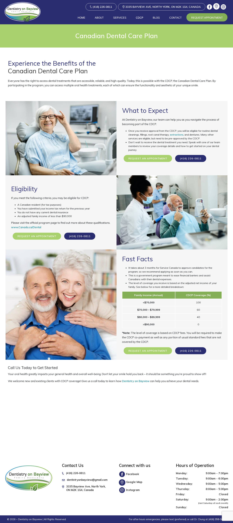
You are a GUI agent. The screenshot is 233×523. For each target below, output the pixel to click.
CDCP (139, 17)
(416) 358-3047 (217, 519)
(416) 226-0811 (102, 6)
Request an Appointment (147, 158)
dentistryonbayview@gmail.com (87, 479)
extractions (176, 134)
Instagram (133, 490)
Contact (175, 17)
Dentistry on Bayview (135, 381)
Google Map (134, 482)
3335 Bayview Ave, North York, (86, 488)
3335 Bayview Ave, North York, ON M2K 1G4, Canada (163, 6)
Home (81, 17)
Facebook (132, 474)
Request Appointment (207, 17)
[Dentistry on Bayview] (22, 17)
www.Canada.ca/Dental (26, 227)
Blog (156, 17)
